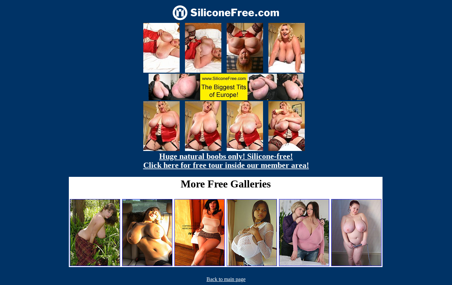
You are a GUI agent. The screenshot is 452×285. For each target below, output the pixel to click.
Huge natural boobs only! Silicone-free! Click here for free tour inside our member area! (226, 161)
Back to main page (226, 279)
